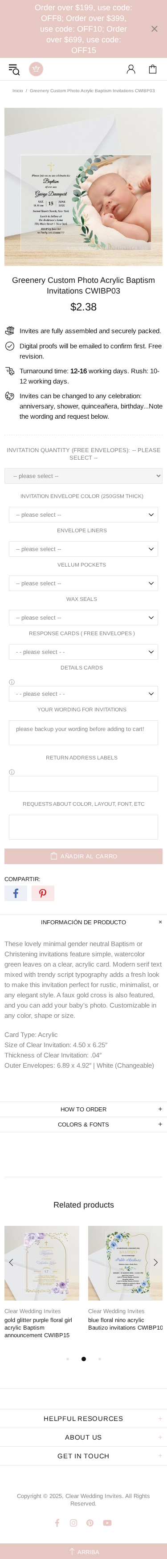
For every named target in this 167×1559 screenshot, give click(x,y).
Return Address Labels (82, 758)
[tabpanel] (42, 1290)
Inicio (17, 90)
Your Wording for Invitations (81, 709)
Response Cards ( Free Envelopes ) (82, 633)
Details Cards (82, 668)
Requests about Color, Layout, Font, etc (84, 804)
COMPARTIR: (22, 879)
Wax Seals (81, 599)
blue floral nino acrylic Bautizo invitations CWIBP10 (125, 1324)
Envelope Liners (82, 530)
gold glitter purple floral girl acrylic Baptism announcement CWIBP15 (38, 1328)
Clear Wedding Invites (36, 69)
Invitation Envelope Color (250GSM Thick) (81, 496)
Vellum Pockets (81, 565)
